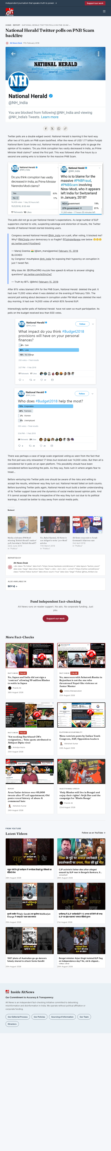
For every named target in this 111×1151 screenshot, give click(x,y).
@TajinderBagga (72, 239)
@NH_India (54, 235)
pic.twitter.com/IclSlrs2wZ (38, 274)
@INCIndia (24, 239)
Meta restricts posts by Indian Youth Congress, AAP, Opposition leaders (79, 737)
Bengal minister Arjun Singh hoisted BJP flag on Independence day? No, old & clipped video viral (81, 960)
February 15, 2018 (68, 251)
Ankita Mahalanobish (73, 691)
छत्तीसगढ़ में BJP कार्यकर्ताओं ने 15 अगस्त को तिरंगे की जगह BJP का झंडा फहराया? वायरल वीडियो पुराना (80, 915)
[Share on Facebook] (45, 128)
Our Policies (39, 1017)
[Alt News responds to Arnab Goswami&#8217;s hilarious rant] (87, 524)
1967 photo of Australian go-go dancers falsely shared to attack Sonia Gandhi (27, 959)
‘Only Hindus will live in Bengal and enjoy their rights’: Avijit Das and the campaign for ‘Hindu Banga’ (80, 795)
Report (16, 25)
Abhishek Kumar (71, 743)
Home (8, 25)
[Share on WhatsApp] (58, 128)
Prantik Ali (17, 688)
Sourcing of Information (62, 1017)
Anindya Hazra (19, 747)
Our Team (84, 1017)
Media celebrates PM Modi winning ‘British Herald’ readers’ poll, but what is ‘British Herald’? (22, 540)
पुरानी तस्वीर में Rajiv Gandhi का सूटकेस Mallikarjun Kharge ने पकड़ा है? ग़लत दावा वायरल (28, 915)
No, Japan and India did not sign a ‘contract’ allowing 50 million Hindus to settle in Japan (29, 680)
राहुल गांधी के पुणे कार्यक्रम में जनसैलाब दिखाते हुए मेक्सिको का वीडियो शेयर (29, 871)
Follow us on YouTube (93, 832)
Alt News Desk (16, 43)
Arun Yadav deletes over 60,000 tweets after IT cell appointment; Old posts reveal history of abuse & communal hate (29, 796)
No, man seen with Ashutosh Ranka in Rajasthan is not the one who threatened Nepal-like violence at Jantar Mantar (80, 681)
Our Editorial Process (18, 1017)
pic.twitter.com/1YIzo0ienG (26, 243)
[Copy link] (65, 128)
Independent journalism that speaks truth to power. (31, 3)
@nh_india (45, 259)
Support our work (95, 3)
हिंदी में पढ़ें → (12, 586)
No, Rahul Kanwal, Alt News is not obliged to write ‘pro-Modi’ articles (53, 540)
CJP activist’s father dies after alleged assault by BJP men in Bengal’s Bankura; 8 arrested (79, 871)
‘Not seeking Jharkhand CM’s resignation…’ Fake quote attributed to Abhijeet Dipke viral (29, 739)
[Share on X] (52, 128)
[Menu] (104, 11)
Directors (12, 1024)
